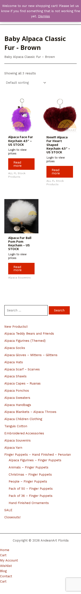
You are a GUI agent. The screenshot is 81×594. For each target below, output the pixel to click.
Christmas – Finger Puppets (30, 474)
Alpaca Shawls (15, 376)
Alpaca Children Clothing (23, 419)
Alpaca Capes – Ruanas (22, 383)
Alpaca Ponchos (16, 391)
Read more (17, 164)
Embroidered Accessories (24, 433)
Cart (3, 555)
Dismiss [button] (44, 16)
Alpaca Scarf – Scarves (22, 369)
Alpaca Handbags (17, 405)
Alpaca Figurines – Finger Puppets (35, 460)
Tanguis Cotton (15, 426)
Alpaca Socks (14, 348)
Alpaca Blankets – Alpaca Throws (30, 412)
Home (4, 550)
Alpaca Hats (13, 362)
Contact (6, 576)
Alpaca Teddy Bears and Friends (29, 333)
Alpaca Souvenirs (17, 440)
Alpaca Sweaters (17, 398)
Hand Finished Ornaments (29, 503)
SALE (8, 510)
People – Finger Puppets (28, 481)
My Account (9, 560)
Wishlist (6, 566)
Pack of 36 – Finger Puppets (30, 496)
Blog (3, 571)
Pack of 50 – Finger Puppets (31, 489)
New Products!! (16, 327)
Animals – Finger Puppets (28, 467)
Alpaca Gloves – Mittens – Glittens (30, 355)
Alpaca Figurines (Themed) (25, 341)
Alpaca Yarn (13, 448)
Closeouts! (12, 517)
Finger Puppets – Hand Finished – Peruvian (37, 455)
